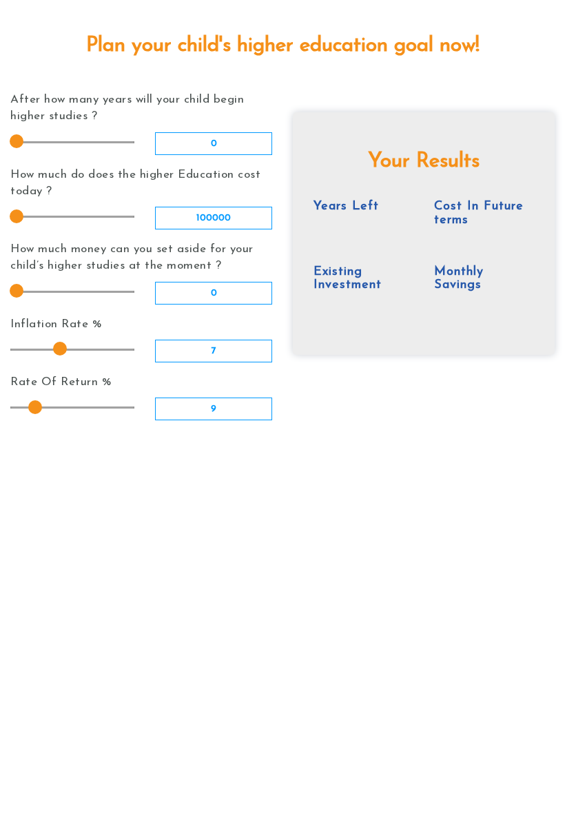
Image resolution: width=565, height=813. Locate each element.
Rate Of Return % (61, 382)
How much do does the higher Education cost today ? (135, 183)
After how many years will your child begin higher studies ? (127, 108)
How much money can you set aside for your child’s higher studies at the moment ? (132, 257)
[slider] (16, 141)
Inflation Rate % (56, 324)
